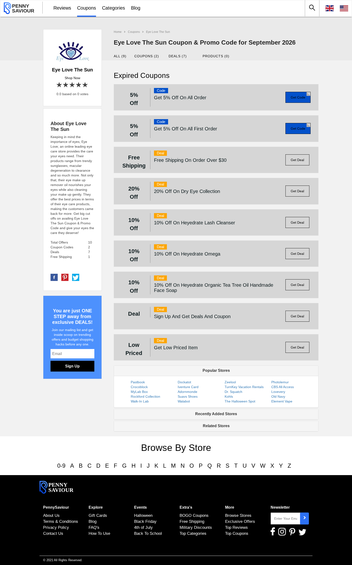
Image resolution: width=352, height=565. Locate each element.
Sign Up (72, 366)
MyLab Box (139, 392)
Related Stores (216, 426)
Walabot (184, 401)
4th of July (143, 527)
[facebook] (54, 277)
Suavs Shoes (188, 396)
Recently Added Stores (216, 414)
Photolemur (280, 382)
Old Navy (278, 396)
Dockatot (184, 382)
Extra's (186, 507)
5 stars (85, 85)
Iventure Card (188, 387)
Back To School (148, 533)
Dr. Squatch (233, 392)
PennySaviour (56, 507)
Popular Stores (216, 370)
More (229, 507)
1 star (59, 85)
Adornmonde (187, 392)
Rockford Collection (145, 396)
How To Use (99, 533)
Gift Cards (98, 515)
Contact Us (53, 533)
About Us (51, 515)
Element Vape (281, 401)
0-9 (61, 465)
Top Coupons (236, 533)
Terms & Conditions (60, 521)
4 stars (79, 85)
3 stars (72, 85)
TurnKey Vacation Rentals (244, 387)
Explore (96, 507)
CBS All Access (282, 387)
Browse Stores (238, 515)
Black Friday (145, 521)
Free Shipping (192, 521)
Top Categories (193, 533)
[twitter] (75, 277)
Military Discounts (196, 527)
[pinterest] (64, 277)
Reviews (62, 8)
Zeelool (230, 382)
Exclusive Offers (240, 521)
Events (140, 507)
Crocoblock (139, 387)
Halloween (143, 515)
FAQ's (94, 527)
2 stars (66, 85)
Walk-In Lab (140, 401)
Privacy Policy (56, 527)
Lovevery (278, 392)
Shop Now (72, 78)
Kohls (229, 396)
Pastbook (138, 382)
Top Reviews (236, 527)
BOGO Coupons (194, 515)
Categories (113, 8)
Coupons (86, 8)
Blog (135, 8)
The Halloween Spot (240, 401)
